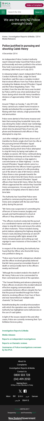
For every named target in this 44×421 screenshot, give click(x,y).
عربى (27, 396)
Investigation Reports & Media (15, 331)
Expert (18, 413)
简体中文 (25, 400)
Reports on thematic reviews (14, 343)
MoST (34, 413)
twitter (20, 391)
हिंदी (14, 396)
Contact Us (22, 371)
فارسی (17, 400)
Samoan (35, 396)
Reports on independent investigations (19, 339)
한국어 (20, 396)
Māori (8, 396)
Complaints (22, 365)
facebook (25, 391)
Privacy (17, 409)
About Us (22, 361)
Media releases (8, 335)
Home (5, 6)
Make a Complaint (34, 5)
